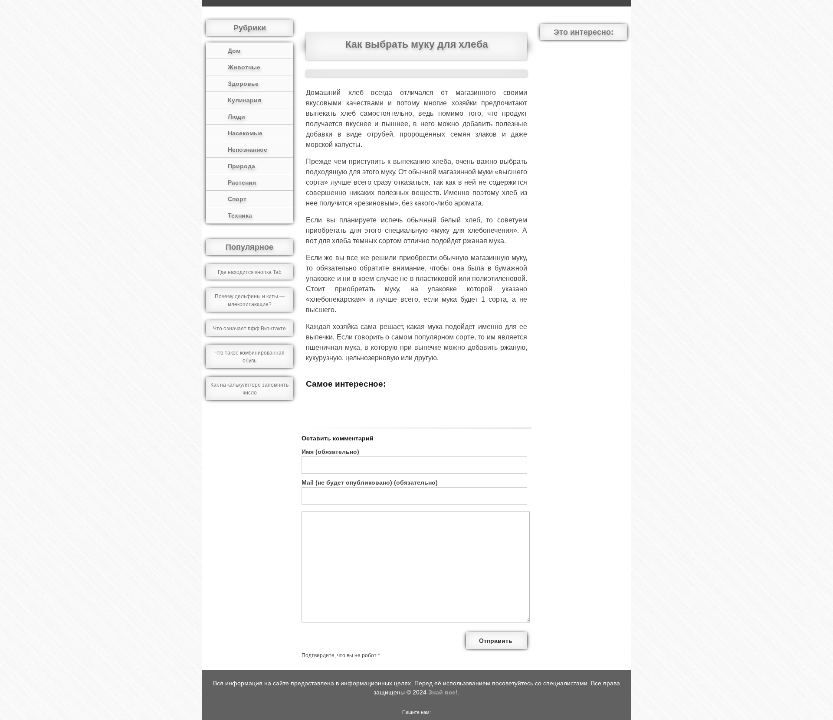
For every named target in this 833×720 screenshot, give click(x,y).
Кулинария (244, 100)
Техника (240, 215)
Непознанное (247, 149)
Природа (241, 166)
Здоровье (243, 83)
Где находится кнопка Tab (250, 272)
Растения (242, 182)
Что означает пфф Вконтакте (249, 329)
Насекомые (245, 133)
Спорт (237, 198)
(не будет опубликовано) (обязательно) (370, 482)
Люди (236, 116)
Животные (244, 67)
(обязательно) (330, 451)
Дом (234, 50)
